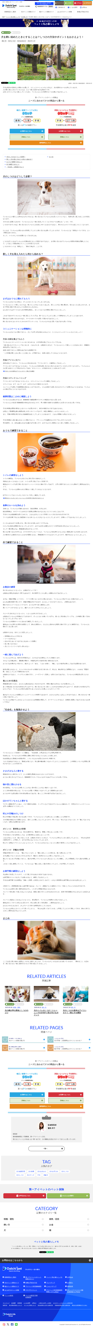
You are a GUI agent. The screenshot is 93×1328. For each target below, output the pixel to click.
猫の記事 (17, 32)
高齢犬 (46, 1175)
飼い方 (4, 41)
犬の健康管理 (20, 1171)
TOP (3, 17)
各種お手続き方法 (83, 12)
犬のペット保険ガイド (28, 12)
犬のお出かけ (21, 41)
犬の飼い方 (24, 17)
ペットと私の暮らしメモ (13, 17)
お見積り (69, 3)
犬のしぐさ (20, 1175)
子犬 (38, 1175)
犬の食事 (31, 1171)
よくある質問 (73, 7)
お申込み (79, 3)
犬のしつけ (11, 41)
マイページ (60, 3)
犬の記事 (7, 32)
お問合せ (84, 7)
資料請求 (88, 3)
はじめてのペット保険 (64, 12)
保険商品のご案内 (10, 12)
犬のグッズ (31, 41)
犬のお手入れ (53, 1171)
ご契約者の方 (61, 7)
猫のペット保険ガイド (46, 12)
